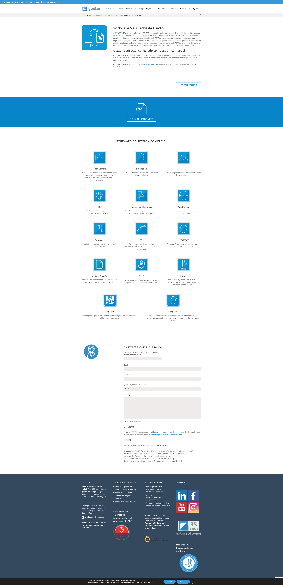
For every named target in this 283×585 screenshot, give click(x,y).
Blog (141, 9)
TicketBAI (110, 311)
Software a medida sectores (125, 501)
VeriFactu (173, 311)
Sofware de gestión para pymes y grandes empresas (104, 15)
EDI (141, 240)
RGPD (141, 276)
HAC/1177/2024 (138, 35)
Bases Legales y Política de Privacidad (166, 435)
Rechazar (183, 581)
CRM (99, 207)
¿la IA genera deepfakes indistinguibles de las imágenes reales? (155, 497)
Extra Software (148, 64)
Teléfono (128, 375)
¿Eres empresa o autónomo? (135, 385)
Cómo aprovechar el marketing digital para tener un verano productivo (156, 489)
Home (85, 15)
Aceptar (169, 581)
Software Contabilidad (123, 492)
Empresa (161, 9)
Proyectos (149, 9)
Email (127, 365)
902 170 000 (34, 2)
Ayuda (195, 9)
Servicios (120, 9)
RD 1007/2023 (119, 35)
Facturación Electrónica (141, 207)
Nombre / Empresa (132, 354)
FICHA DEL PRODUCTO (142, 118)
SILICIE (183, 276)
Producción (141, 168)
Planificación (183, 207)
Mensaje (127, 395)
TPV (183, 168)
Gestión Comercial (99, 168)
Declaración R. (185, 9)
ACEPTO (131, 427)
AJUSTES (151, 583)
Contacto (171, 9)
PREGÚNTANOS (189, 85)
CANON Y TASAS (99, 276)
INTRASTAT (183, 240)
